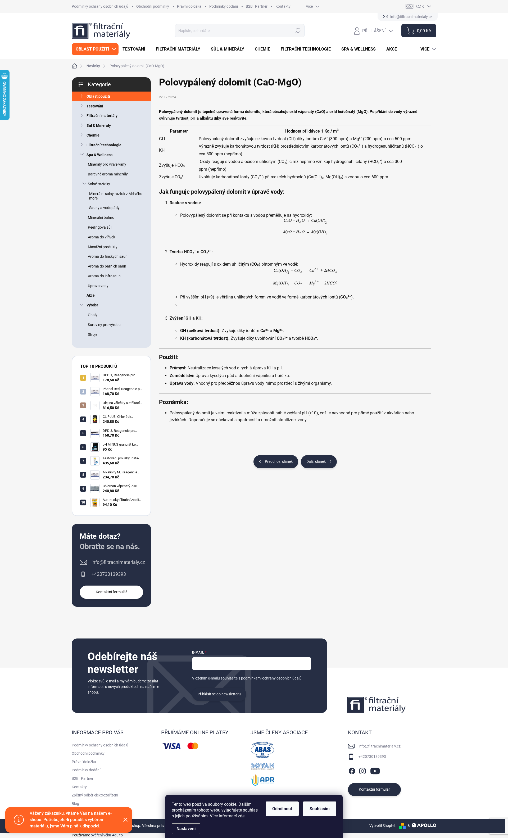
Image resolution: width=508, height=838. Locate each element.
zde (241, 815)
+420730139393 (109, 574)
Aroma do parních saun (107, 266)
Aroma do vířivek (101, 237)
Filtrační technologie (104, 145)
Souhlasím (320, 808)
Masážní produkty (102, 247)
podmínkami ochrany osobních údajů (271, 678)
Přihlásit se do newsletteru (219, 694)
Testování (95, 106)
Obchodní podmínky (152, 6)
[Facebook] (352, 770)
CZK (420, 6)
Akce (91, 295)
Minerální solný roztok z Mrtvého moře (115, 196)
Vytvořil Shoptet (382, 825)
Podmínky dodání (223, 6)
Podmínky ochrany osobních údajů (100, 6)
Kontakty (283, 6)
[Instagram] (362, 770)
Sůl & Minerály (99, 125)
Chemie (93, 135)
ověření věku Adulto (107, 835)
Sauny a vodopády (104, 208)
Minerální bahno (101, 217)
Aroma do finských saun (108, 256)
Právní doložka (189, 6)
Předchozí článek (279, 461)
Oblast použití (98, 96)
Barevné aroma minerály (108, 174)
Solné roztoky (99, 184)
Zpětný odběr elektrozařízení (95, 795)
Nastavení (186, 828)
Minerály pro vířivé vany (107, 164)
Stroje (92, 334)
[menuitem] (95, 49)
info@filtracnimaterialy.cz (118, 562)
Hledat (297, 31)
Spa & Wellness (99, 155)
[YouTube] (375, 770)
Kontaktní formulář (111, 592)
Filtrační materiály (102, 116)
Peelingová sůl (99, 227)
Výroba (92, 305)
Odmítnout (282, 808)
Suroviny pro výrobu (104, 325)
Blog (75, 803)
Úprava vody (98, 286)
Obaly (92, 315)
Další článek (316, 461)
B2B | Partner (256, 6)
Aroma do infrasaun (104, 276)
